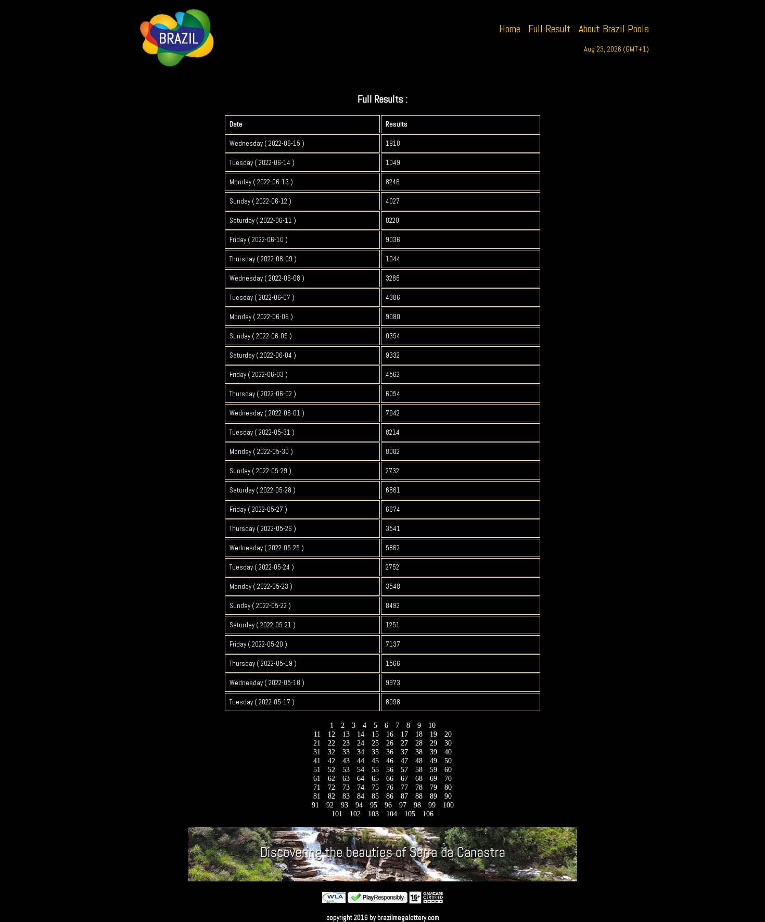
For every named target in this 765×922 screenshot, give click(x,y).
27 (404, 743)
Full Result (549, 28)
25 (375, 743)
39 (433, 752)
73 (346, 787)
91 (315, 805)
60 (448, 770)
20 (448, 734)
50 (448, 761)
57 (404, 770)
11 (317, 734)
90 (448, 796)
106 (428, 814)
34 (360, 752)
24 (360, 743)
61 (317, 778)
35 (375, 752)
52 (331, 770)
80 (448, 787)
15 (375, 734)
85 (375, 796)
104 (391, 814)
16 (390, 734)
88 (419, 796)
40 (448, 752)
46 (390, 761)
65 (375, 778)
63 (346, 778)
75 (375, 787)
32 (331, 752)
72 (331, 787)
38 (419, 752)
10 (432, 725)
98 (417, 805)
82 (331, 796)
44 (360, 761)
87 (404, 796)
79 (433, 787)
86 (390, 796)
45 (375, 761)
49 (433, 761)
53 (346, 770)
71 (317, 787)
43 (346, 761)
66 (390, 778)
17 (404, 734)
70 (448, 778)
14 (360, 734)
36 (390, 752)
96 (388, 805)
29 (433, 743)
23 (346, 743)
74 (360, 787)
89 (433, 796)
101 (337, 814)
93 (344, 805)
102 (355, 814)
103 (373, 814)
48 (419, 761)
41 (317, 761)
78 (419, 787)
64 (360, 778)
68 (419, 778)
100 (448, 805)
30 (448, 743)
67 (404, 778)
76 (390, 787)
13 (346, 734)
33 (346, 752)
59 (433, 770)
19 (433, 734)
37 (404, 752)
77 (404, 787)
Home (509, 28)
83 (346, 796)
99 (432, 805)
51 (317, 770)
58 (419, 770)
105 (409, 814)
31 (317, 752)
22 (331, 743)
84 (360, 796)
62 (331, 778)
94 (359, 805)
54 (360, 770)
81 (317, 796)
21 (317, 743)
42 (331, 761)
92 (330, 805)
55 (375, 770)
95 (373, 805)
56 (390, 770)
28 (419, 743)
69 (433, 778)
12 (331, 734)
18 (419, 734)
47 (404, 761)
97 (403, 805)
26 (390, 743)
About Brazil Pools (614, 28)
